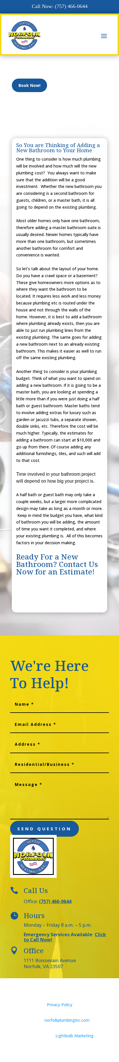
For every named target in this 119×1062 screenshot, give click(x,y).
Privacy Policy (59, 1004)
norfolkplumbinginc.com (67, 1020)
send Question (44, 828)
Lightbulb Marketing (74, 1035)
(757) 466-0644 (55, 901)
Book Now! (29, 85)
